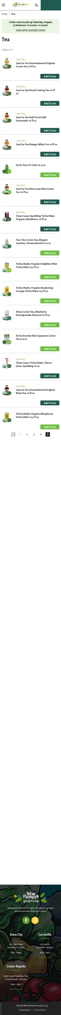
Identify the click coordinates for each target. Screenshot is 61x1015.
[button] (49, 76)
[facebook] (26, 920)
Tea (13, 14)
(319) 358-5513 (45, 957)
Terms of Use (40, 1010)
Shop (4, 14)
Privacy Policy (24, 1010)
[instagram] (35, 920)
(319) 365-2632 (16, 989)
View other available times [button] (30, 30)
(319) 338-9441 (16, 957)
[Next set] (47, 434)
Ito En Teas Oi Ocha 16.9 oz (31, 165)
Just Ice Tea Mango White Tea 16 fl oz (36, 144)
